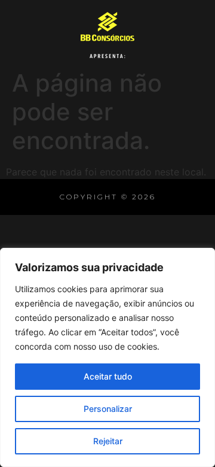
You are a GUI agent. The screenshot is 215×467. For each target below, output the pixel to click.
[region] (107, 357)
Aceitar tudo (108, 376)
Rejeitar (107, 441)
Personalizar (108, 409)
